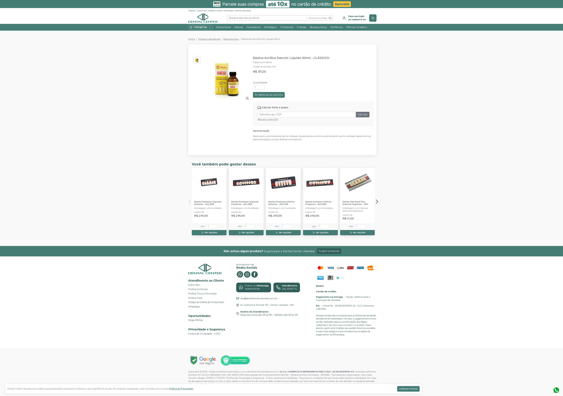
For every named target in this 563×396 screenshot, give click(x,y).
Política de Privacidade (181, 389)
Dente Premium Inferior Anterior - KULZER (281, 203)
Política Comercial (198, 289)
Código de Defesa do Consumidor (206, 302)
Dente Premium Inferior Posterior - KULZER (318, 203)
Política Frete (195, 298)
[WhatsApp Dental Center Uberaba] (240, 274)
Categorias (200, 27)
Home (191, 39)
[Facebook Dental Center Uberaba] (254, 274)
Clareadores (253, 27)
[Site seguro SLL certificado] (203, 360)
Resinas (238, 27)
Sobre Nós (202, 11)
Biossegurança (318, 27)
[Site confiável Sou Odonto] (235, 360)
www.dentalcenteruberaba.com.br (259, 371)
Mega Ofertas (195, 320)
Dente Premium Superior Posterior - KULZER (245, 203)
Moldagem (270, 27)
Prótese (301, 27)
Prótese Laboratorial (209, 39)
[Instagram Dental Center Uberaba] (247, 274)
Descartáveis (223, 27)
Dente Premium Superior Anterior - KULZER (208, 203)
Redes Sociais (215, 11)
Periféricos (336, 27)
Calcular (363, 114)
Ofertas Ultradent (243, 11)
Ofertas (191, 11)
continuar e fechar (408, 389)
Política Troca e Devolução (202, 293)
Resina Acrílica (230, 39)
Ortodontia (286, 27)
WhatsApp (228, 11)
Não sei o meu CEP (268, 119)
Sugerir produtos (329, 251)
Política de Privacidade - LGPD (204, 333)
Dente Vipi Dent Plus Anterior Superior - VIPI (355, 203)
